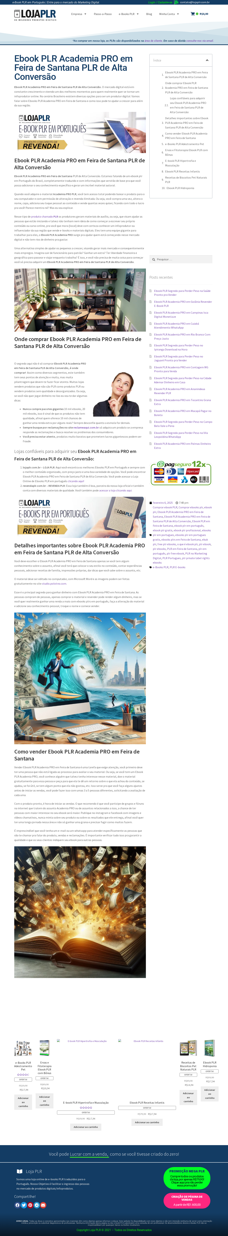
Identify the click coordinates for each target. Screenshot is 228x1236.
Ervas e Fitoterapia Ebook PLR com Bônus (186, 152)
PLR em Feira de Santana (182, 549)
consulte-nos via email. (200, 40)
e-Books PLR (126, 14)
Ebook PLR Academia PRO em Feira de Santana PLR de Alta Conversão (186, 75)
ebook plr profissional (187, 530)
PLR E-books (177, 567)
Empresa (76, 14)
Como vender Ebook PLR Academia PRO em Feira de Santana (186, 136)
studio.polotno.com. (54, 583)
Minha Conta (167, 14)
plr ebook (205, 544)
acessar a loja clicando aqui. (115, 490)
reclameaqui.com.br (86, 427)
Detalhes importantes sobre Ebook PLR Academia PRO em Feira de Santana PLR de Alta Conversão (186, 122)
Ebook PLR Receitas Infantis (182, 171)
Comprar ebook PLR (165, 507)
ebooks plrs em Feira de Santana (181, 539)
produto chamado (44, 216)
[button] (207, 60)
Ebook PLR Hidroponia (180, 188)
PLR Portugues (171, 558)
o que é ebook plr (187, 544)
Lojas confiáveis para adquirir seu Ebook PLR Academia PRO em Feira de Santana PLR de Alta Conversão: (188, 105)
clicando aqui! (75, 481)
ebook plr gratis (162, 530)
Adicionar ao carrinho (23, 1102)
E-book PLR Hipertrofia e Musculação (180, 163)
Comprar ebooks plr (191, 507)
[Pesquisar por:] (180, 259)
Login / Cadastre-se (160, 2)
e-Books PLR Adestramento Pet (184, 144)
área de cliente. (154, 40)
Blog (149, 14)
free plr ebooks (166, 544)
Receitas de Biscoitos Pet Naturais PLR (186, 180)
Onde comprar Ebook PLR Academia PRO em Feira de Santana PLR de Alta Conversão (186, 87)
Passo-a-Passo (103, 14)
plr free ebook (175, 553)
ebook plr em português (189, 525)
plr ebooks (159, 549)
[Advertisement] (149, 29)
